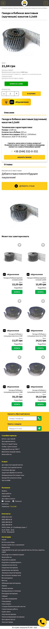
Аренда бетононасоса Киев (11, 478)
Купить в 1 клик (16, 84)
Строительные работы (10, 609)
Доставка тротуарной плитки (12, 465)
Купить (17, 292)
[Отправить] (39, 418)
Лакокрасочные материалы (11, 573)
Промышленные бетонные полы (13, 475)
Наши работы (6, 493)
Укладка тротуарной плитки (12, 467)
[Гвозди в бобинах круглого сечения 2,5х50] (12, 257)
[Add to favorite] (19, 245)
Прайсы (4, 491)
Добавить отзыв (27, 186)
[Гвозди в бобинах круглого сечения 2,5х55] (36, 257)
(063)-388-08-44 (7, 525)
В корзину (31, 94)
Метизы (16, 8)
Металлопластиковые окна (11, 575)
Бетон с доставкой (8, 439)
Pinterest (18, 501)
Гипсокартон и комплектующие (13, 555)
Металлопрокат (7, 578)
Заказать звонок (24, 157)
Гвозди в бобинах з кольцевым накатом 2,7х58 (36, 335)
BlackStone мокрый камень (11, 452)
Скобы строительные (9, 447)
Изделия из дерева (9, 560)
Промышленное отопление (11, 591)
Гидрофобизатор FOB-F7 (11, 449)
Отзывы (8, 164)
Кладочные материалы (10, 568)
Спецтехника (6, 604)
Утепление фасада (8, 470)
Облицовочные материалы (11, 583)
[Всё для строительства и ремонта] (24, 3)
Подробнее (18, 288)
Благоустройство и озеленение (13, 545)
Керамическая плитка (9, 565)
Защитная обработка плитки (12, 473)
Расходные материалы (10, 593)
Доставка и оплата (8, 499)
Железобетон (7, 454)
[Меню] (3, 3)
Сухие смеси (6, 612)
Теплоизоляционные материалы (13, 617)
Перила (4, 586)
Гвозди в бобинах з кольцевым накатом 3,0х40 (36, 391)
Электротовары (7, 622)
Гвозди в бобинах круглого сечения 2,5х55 (36, 279)
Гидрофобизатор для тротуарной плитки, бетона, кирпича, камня (23, 551)
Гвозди (21, 8)
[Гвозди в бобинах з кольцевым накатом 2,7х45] (12, 313)
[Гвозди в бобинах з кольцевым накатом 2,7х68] (12, 369)
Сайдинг (5, 596)
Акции (4, 540)
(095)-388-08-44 (7, 522)
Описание (9, 112)
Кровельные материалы (10, 570)
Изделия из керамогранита (11, 562)
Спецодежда (6, 601)
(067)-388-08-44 (7, 519)
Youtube (7, 501)
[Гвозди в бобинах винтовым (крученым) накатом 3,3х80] (24, 213)
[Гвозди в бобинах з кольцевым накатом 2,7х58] (36, 313)
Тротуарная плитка (8, 441)
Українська (5, 506)
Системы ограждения (9, 599)
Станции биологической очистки (13, 606)
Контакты (5, 504)
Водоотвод (6, 547)
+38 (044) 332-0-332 (26, 151)
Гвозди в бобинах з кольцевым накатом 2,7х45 (13, 335)
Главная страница (7, 8)
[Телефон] (42, 622)
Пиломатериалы (7, 588)
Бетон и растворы (8, 542)
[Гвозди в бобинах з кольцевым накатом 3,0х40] (36, 369)
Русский (13, 506)
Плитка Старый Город (9, 444)
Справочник (6, 496)
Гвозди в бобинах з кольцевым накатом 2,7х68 (13, 391)
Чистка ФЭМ (6, 480)
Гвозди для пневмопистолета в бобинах (36, 8)
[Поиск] (46, 3)
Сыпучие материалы (9, 614)
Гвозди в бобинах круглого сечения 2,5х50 (13, 279)
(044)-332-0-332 (7, 517)
